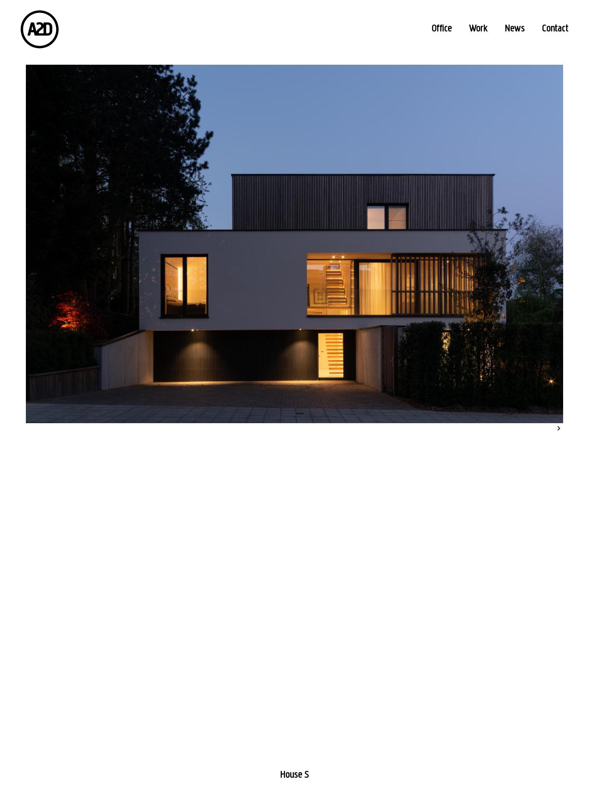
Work (478, 29)
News (515, 29)
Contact (555, 29)
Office (442, 29)
